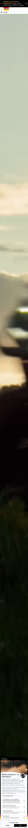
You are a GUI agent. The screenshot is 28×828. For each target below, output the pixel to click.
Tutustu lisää (21, 5)
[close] (26, 3)
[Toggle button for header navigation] (2, 9)
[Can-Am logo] (6, 9)
